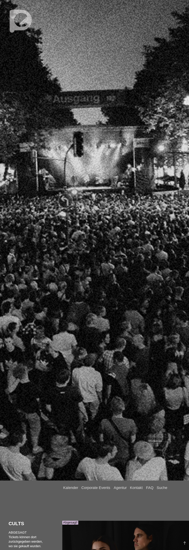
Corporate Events (95, 488)
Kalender (70, 488)
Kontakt (136, 488)
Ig (182, 488)
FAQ (149, 488)
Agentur (120, 488)
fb (177, 487)
